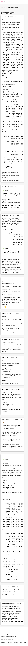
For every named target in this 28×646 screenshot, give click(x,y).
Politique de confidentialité (7, 639)
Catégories (7, 634)
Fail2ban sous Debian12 (10, 8)
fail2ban (10, 10)
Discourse (9, 642)
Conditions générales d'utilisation (8, 636)
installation (15, 10)
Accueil (2, 634)
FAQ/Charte (13, 634)
